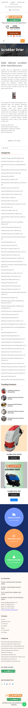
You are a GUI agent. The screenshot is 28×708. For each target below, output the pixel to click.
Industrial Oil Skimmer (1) (8, 376)
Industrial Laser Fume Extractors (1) (11, 351)
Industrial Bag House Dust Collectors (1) (12, 363)
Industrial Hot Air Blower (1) (9, 297)
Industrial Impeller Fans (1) (9, 332)
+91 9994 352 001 (9, 604)
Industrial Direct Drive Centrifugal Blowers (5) (13, 165)
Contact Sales (14, 4)
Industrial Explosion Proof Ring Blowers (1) (13, 345)
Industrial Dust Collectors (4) (9, 179)
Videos (3, 628)
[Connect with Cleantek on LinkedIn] (6, 684)
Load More (14, 500)
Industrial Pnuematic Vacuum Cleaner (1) (13, 373)
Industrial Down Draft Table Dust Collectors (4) (13, 183)
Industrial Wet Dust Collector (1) (10, 255)
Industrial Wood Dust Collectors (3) (11, 194)
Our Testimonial (5, 630)
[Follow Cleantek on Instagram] (9, 684)
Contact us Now (14, 33)
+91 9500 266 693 (9, 606)
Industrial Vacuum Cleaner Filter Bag (16, 412)
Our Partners (4, 623)
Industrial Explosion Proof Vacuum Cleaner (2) (13, 238)
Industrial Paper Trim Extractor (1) (11, 276)
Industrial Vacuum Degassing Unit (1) (11, 261)
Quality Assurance (5, 621)
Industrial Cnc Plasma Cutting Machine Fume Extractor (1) (14, 265)
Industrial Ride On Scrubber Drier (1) (11, 273)
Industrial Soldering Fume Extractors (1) (12, 348)
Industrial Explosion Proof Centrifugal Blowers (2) (12, 223)
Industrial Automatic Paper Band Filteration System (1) (13, 293)
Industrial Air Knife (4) (7, 176)
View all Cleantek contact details (9, 610)
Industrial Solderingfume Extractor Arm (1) (13, 251)
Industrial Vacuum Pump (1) (9, 245)
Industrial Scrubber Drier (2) (9, 210)
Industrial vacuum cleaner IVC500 (16, 418)
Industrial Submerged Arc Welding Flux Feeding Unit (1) (12, 307)
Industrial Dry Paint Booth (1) (9, 314)
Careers (13, 2)
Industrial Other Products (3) (9, 200)
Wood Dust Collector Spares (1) (10, 248)
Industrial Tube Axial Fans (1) (9, 282)
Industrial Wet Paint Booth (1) (9, 317)
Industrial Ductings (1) (7, 270)
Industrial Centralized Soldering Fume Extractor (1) (12, 359)
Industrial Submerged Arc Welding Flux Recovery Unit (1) (12, 301)
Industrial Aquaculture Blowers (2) (11, 227)
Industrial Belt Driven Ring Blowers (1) (12, 342)
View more (14, 458)
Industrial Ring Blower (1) (8, 242)
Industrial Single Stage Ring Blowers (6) (12, 158)
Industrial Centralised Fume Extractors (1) (13, 355)
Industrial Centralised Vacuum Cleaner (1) (13, 370)
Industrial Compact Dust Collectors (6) (12, 161)
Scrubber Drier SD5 (14, 491)
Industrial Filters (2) (6, 207)
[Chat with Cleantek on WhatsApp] (1, 684)
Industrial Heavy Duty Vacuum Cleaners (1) (13, 366)
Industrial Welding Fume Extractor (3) (12, 191)
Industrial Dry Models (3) (8, 197)
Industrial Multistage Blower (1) (10, 335)
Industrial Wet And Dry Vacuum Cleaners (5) (13, 169)
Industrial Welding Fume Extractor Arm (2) (13, 204)
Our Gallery (4, 625)
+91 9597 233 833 (9, 608)
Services (3, 619)
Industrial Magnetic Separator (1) (10, 289)
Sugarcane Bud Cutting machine (15, 405)
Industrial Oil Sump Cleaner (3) (10, 188)
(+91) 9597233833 (15, 10)
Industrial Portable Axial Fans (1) (10, 279)
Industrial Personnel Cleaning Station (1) (12, 379)
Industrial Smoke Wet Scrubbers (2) (11, 213)
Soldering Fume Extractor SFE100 (16, 398)
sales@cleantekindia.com (10, 602)
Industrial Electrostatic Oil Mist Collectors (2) (13, 217)
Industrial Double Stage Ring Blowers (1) (13, 339)
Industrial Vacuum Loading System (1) (12, 311)
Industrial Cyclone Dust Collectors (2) (12, 233)
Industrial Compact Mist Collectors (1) (12, 321)
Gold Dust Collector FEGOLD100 (14, 391)
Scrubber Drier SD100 (14, 454)
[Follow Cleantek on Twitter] (12, 684)
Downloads (21, 2)
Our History (4, 2)
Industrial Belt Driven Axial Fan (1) (11, 286)
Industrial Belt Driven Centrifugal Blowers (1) (13, 328)
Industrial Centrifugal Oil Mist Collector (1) (13, 324)
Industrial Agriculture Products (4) (11, 173)
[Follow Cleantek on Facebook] (4, 684)
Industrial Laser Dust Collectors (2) (11, 230)
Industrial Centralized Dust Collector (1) (12, 258)
